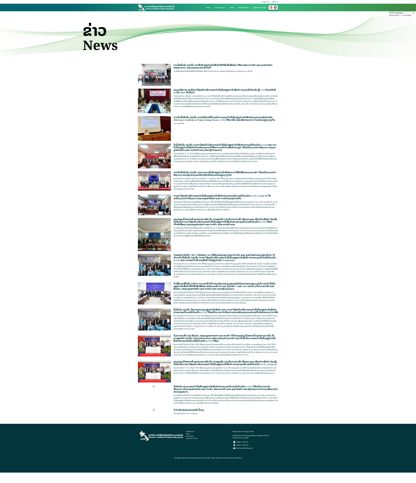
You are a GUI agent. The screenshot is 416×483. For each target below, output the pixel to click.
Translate (407, 15)
